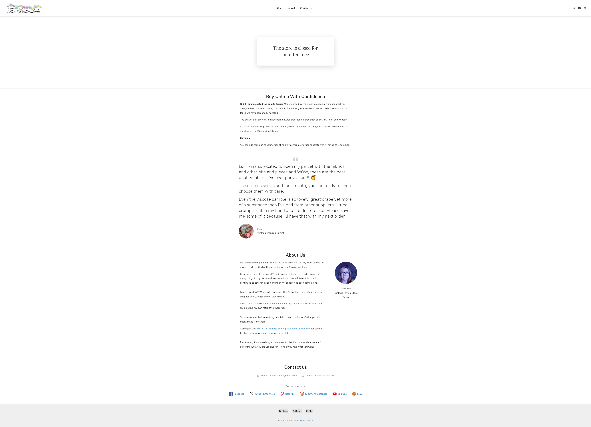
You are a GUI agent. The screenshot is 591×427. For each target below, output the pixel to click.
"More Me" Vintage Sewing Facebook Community (283, 328)
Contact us (306, 8)
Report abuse (306, 420)
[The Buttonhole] (24, 8)
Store (279, 8)
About (291, 8)
